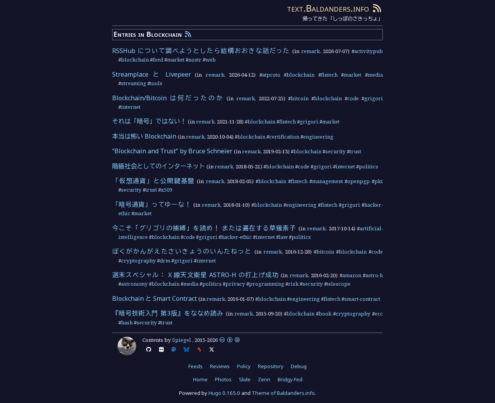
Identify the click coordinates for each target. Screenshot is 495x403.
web (210, 59)
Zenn (264, 379)
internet (130, 106)
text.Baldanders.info (328, 8)
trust (355, 151)
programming (266, 283)
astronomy (134, 283)
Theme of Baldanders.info (283, 392)
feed (158, 59)
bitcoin (300, 98)
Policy (244, 366)
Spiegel (181, 339)
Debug (299, 366)
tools (156, 83)
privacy (235, 283)
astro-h (374, 275)
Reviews (220, 366)
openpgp (358, 181)
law (283, 236)
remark (310, 51)
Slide (245, 379)
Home (200, 379)
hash (127, 322)
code (353, 98)
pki (378, 181)
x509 (166, 189)
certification (284, 136)
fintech (329, 74)
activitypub (368, 51)
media (375, 74)
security (335, 151)
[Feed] (377, 8)
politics (368, 166)
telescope (338, 283)
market (175, 59)
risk (293, 283)
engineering (318, 136)
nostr (194, 59)
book (325, 313)
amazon (351, 275)
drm (165, 260)
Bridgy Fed (290, 379)
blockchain (135, 59)
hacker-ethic (236, 236)
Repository (270, 366)
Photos (223, 379)
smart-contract (362, 298)
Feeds (195, 366)
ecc (379, 313)
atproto (271, 74)
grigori (373, 98)
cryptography (138, 260)
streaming (133, 83)
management (327, 181)
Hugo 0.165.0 (224, 392)
